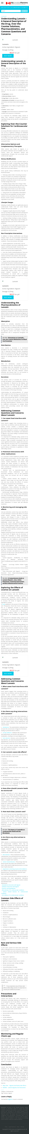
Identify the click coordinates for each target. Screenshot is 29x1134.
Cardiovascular (9, 1091)
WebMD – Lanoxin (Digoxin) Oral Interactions (14, 1087)
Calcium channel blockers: (9, 862)
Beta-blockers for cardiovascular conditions (13, 890)
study (3, 604)
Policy (6, 1126)
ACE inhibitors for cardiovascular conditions (13, 895)
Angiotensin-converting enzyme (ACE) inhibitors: (15, 869)
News (18, 1126)
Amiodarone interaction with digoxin (11, 885)
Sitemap (22, 1126)
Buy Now (8, 56)
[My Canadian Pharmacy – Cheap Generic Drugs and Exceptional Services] (17, 5)
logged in (10, 1099)
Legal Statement (12, 1126)
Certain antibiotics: (7, 732)
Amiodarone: (6, 727)
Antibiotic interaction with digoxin (10, 886)
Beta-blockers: (6, 854)
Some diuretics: (6, 738)
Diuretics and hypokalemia (8, 888)
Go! (25, 11)
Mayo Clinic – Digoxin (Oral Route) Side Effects (14, 1085)
